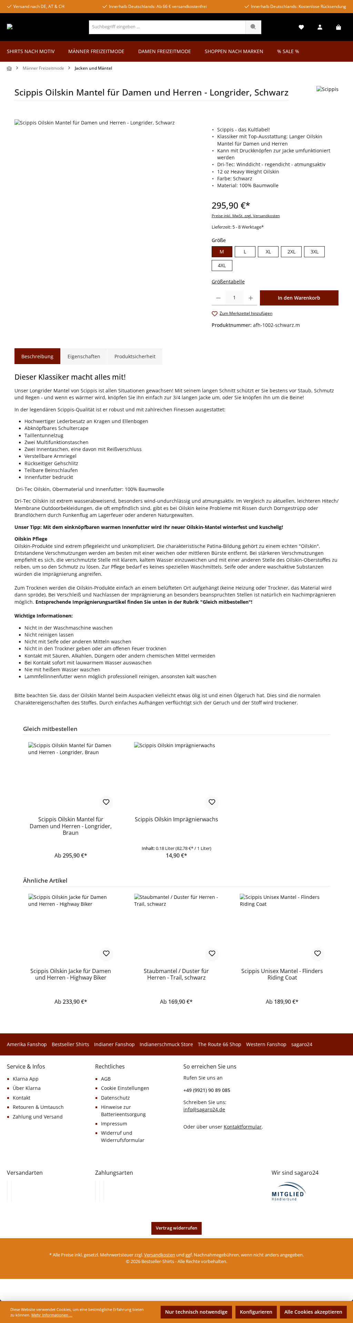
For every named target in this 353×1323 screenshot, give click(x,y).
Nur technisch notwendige (196, 1312)
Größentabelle (228, 282)
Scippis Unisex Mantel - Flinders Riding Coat (282, 975)
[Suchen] (253, 27)
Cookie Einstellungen (125, 1088)
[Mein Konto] (319, 27)
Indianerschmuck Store (166, 1044)
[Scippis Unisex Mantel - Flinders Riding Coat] (282, 928)
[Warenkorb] (338, 27)
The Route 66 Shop (219, 1044)
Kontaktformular (243, 1126)
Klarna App (26, 1079)
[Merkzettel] (301, 27)
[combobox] (167, 27)
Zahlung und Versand (38, 1117)
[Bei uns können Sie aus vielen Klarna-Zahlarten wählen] (95, 1191)
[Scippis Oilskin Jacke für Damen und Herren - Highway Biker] (70, 928)
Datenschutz (115, 1098)
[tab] (37, 356)
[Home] (9, 68)
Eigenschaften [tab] (84, 356)
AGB (106, 1079)
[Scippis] (327, 96)
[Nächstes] (333, 945)
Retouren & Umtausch (38, 1107)
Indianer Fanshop (114, 1044)
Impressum (114, 1124)
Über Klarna (27, 1088)
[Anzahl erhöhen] (251, 297)
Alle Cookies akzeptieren (313, 1312)
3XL (315, 252)
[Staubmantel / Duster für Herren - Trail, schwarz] (176, 928)
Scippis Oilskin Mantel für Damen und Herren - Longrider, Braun (71, 826)
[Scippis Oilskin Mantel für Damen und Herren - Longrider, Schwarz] (106, 193)
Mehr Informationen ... (51, 1314)
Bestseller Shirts (70, 1044)
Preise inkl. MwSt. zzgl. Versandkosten (246, 215)
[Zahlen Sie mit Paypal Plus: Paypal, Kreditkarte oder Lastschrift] (103, 1191)
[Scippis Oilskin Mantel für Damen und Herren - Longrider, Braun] (70, 776)
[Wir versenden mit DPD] (11, 1191)
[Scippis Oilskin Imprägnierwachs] (176, 776)
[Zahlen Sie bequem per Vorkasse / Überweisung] (99, 1191)
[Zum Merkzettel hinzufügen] (106, 803)
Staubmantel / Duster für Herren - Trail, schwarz (176, 975)
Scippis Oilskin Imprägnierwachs (176, 819)
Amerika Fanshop (27, 1044)
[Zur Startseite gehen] (33, 27)
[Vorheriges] (19, 945)
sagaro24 (301, 1044)
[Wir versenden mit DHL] (7, 1191)
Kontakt (21, 1098)
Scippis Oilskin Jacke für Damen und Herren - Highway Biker (70, 975)
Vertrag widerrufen (176, 1228)
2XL (291, 252)
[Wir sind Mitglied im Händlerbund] (289, 1190)
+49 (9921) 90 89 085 (206, 1090)
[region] (106, 193)
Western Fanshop (266, 1044)
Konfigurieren (256, 1312)
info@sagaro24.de (204, 1109)
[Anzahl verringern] (218, 297)
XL (268, 252)
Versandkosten (159, 1255)
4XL (222, 265)
